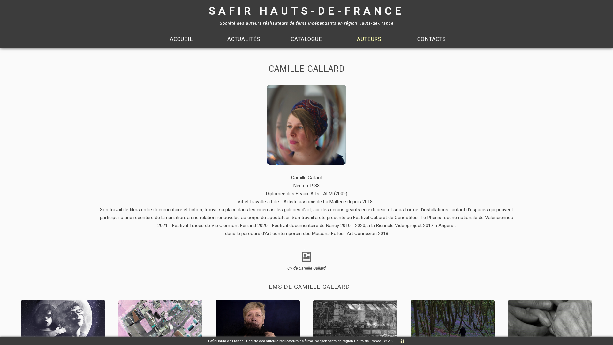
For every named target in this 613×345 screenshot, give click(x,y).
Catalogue (306, 39)
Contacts (431, 39)
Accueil (181, 39)
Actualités (244, 39)
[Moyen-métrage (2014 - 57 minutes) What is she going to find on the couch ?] (356, 303)
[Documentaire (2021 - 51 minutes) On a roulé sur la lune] (63, 303)
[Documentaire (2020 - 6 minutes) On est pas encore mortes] (258, 303)
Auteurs (369, 39)
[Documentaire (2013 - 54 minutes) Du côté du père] (453, 303)
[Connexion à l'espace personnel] (400, 341)
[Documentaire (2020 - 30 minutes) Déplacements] (161, 303)
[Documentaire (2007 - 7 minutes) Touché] (550, 303)
